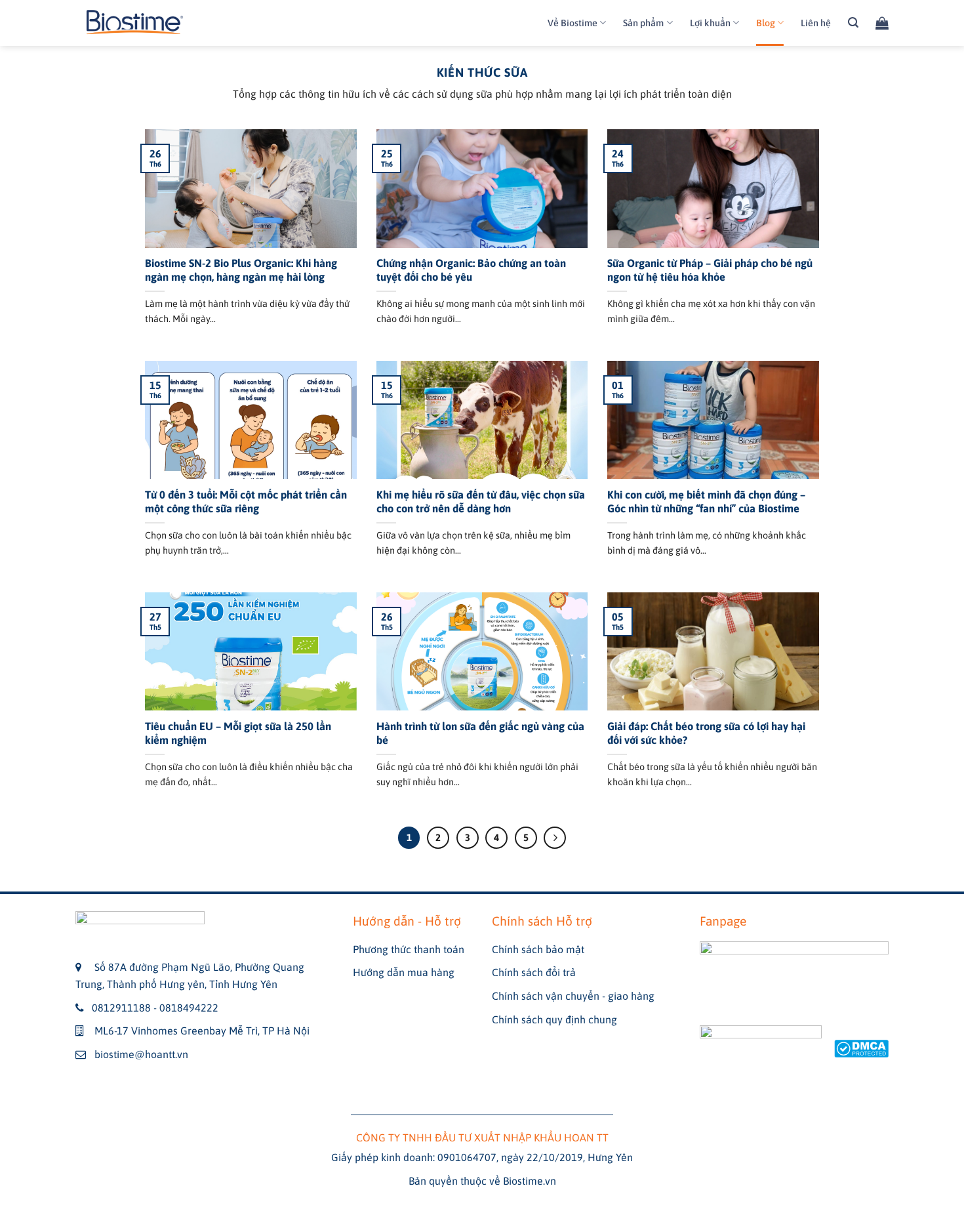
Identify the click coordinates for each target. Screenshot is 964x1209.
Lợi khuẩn (710, 23)
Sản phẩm (643, 23)
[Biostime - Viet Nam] (134, 23)
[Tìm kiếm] (853, 22)
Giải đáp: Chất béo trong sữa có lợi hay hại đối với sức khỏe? (706, 733)
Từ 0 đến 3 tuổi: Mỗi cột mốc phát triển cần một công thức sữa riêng (246, 502)
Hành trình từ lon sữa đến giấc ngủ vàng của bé (480, 733)
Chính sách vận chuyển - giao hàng (573, 996)
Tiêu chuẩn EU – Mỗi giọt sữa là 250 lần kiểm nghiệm (238, 733)
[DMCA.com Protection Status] (861, 1048)
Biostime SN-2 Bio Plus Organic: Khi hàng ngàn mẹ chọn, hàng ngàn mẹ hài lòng (241, 270)
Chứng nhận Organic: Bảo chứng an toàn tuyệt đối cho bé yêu (471, 270)
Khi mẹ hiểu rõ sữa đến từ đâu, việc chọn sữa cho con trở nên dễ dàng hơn (480, 502)
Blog (765, 23)
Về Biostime (572, 23)
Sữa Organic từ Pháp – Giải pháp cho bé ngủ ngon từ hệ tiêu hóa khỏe (710, 270)
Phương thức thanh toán (408, 949)
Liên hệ (816, 23)
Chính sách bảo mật (538, 949)
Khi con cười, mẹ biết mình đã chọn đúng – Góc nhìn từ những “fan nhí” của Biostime (706, 502)
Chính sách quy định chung (554, 1019)
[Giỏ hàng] (882, 23)
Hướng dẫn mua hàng (403, 972)
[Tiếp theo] (555, 838)
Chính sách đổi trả (534, 972)
